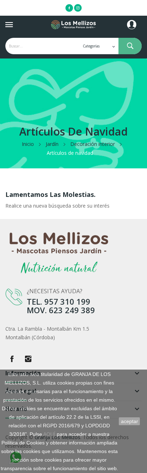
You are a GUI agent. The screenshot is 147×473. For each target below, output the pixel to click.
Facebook (11, 358)
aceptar (129, 421)
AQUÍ (49, 434)
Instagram (28, 358)
